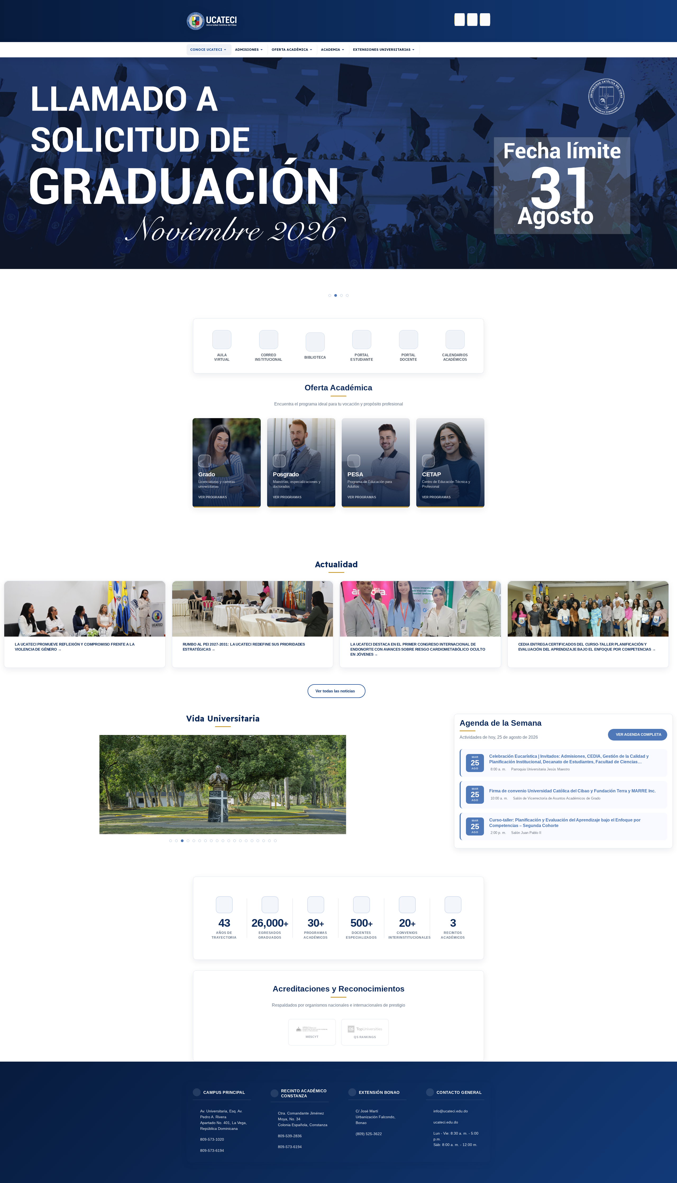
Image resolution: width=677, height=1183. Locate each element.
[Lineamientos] (338, 173)
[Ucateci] (211, 21)
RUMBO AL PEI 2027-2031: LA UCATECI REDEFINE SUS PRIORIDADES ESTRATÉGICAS (244, 646)
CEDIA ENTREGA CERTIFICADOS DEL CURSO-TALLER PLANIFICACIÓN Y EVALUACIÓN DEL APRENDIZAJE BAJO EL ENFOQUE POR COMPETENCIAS (585, 646)
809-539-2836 (290, 1136)
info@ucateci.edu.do (450, 1111)
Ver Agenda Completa (638, 735)
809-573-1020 (212, 1139)
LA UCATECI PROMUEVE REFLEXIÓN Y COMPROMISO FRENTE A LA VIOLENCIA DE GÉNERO (74, 646)
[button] (209, 49)
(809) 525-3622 (369, 1134)
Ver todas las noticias (335, 691)
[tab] (329, 295)
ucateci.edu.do (445, 1122)
